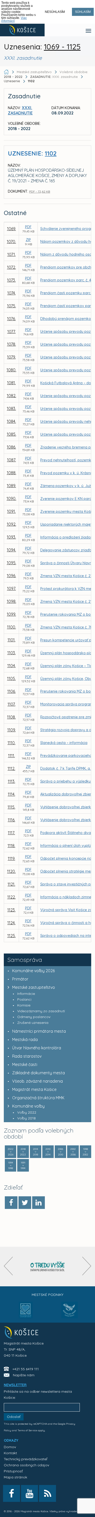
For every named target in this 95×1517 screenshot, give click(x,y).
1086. (11, 447)
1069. (11, 228)
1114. (11, 794)
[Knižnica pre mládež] (69, 1313)
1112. (11, 768)
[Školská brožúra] (47, 1266)
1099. (11, 614)
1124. (11, 922)
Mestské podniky (47, 1294)
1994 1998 (10, 1165)
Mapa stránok (15, 1477)
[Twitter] (24, 1202)
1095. (11, 562)
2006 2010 (60, 1151)
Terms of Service (27, 1430)
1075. (11, 305)
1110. (11, 742)
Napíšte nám (23, 1375)
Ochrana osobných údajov (26, 1465)
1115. (11, 807)
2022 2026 (10, 1151)
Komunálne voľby (28, 1106)
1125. (11, 935)
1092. (11, 524)
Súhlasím (83, 12)
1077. (11, 331)
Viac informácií (14, 19)
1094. (11, 549)
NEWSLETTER (15, 1385)
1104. (11, 665)
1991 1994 (23, 1165)
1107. (11, 704)
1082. (11, 395)
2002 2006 (73, 1151)
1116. (11, 819)
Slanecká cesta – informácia (63, 742)
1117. (11, 832)
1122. (11, 897)
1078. (11, 344)
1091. (11, 511)
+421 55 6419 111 (25, 1369)
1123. (11, 909)
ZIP (28, 239)
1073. (11, 280)
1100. (11, 627)
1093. (11, 537)
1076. (11, 318)
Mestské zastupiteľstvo (33, 987)
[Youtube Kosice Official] (29, 1493)
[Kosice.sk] (22, 30)
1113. (11, 781)
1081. (11, 382)
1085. (11, 434)
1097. (11, 588)
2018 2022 (23, 1151)
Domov (10, 1447)
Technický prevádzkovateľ (25, 1459)
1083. (11, 408)
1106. (11, 691)
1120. (11, 871)
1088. (11, 472)
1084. (11, 421)
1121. (11, 884)
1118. (11, 845)
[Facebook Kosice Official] (11, 1493)
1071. (11, 254)
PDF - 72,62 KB (39, 191)
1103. (11, 652)
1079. (11, 357)
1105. (11, 678)
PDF (28, 227)
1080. (11, 369)
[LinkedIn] (38, 1202)
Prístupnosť (13, 1471)
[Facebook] (11, 1202)
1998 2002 (85, 1151)
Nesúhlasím (55, 12)
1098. (11, 601)
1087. (11, 459)
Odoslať (14, 1416)
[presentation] (8, 1266)
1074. (11, 292)
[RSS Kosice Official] (47, 1493)
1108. (11, 717)
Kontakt (10, 1453)
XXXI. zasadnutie (54, 77)
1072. (11, 267)
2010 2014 (47, 1151)
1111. (11, 755)
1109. (11, 729)
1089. (11, 485)
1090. (11, 498)
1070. (11, 241)
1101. (11, 639)
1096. (11, 575)
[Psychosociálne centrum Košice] (26, 1313)
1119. (11, 858)
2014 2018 (35, 1151)
